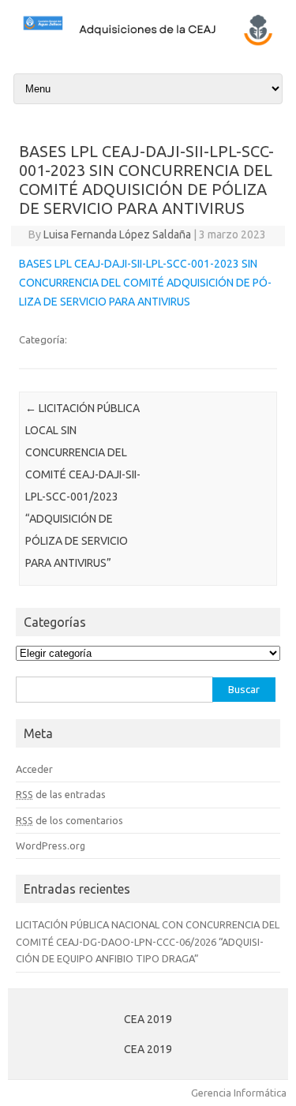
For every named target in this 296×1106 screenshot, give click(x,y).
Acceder (34, 768)
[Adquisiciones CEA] (148, 43)
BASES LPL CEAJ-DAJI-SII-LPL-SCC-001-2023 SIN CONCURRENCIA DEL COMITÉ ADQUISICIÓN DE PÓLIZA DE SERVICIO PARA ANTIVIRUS (145, 282)
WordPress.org (50, 845)
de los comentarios (69, 820)
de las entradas (61, 794)
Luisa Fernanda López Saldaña (117, 234)
